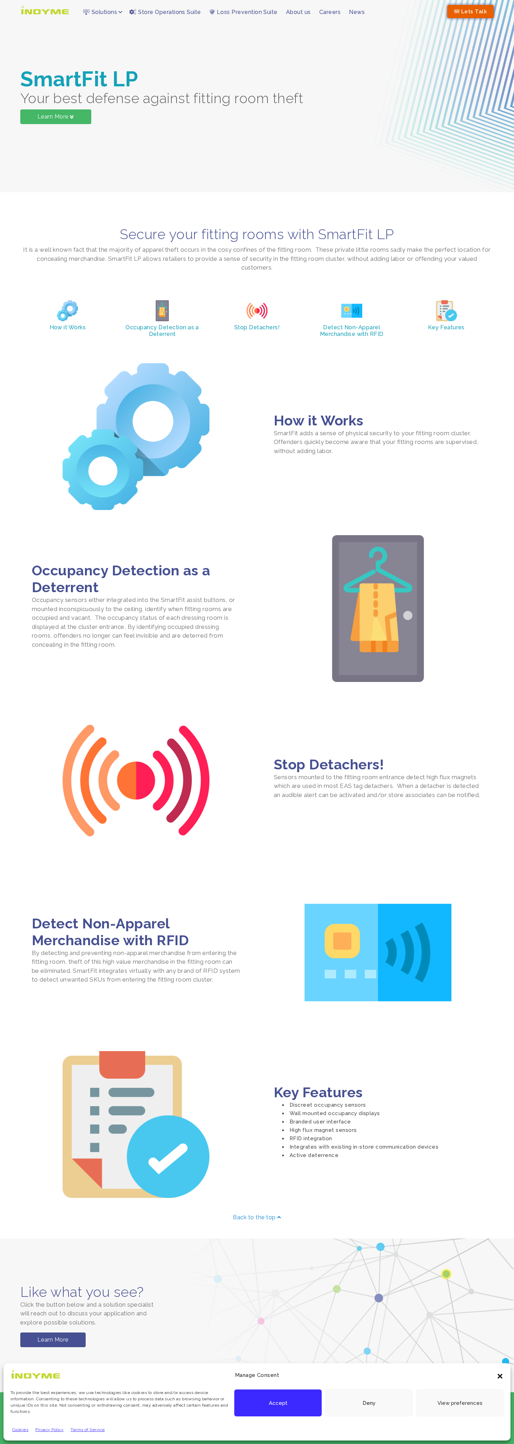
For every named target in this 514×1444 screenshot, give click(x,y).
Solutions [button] (103, 12)
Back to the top (255, 1217)
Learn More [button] (53, 1339)
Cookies (20, 1429)
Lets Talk (473, 11)
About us (298, 12)
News (357, 12)
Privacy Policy (49, 1429)
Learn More (53, 116)
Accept (278, 1403)
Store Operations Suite (169, 12)
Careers (330, 12)
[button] (500, 1375)
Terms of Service (88, 1429)
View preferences (460, 1403)
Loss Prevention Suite (246, 12)
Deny (369, 1403)
